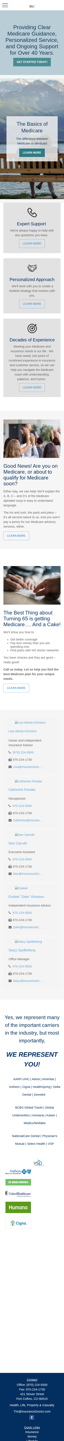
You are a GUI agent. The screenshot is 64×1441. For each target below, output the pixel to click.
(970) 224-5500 (23, 752)
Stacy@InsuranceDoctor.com (28, 981)
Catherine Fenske (22, 790)
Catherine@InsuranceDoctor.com (28, 820)
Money (32, 1436)
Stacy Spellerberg (22, 950)
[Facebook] (31, 1417)
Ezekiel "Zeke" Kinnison (26, 897)
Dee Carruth (18, 843)
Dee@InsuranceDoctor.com (28, 873)
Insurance (32, 1432)
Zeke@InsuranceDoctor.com (28, 927)
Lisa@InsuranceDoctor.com (28, 767)
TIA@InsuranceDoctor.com (32, 1411)
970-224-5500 (22, 806)
